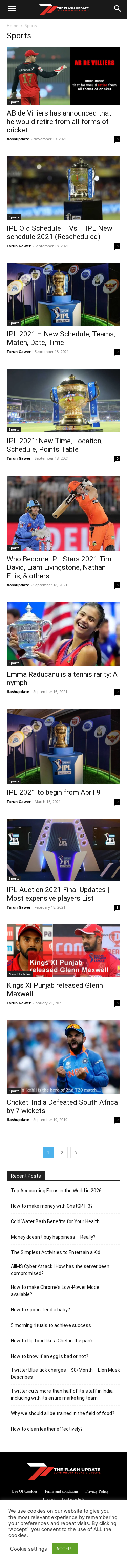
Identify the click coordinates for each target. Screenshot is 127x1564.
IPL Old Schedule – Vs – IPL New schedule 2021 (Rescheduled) (59, 232)
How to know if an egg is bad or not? (49, 1356)
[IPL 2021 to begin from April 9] (63, 746)
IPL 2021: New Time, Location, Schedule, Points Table (55, 445)
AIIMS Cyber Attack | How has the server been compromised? (60, 1270)
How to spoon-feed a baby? (40, 1309)
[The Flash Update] (63, 1471)
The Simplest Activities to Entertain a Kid (55, 1252)
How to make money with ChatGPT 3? (52, 1206)
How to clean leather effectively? (47, 1429)
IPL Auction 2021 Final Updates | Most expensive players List (58, 894)
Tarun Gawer (19, 245)
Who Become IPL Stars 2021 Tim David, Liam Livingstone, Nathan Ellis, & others (59, 567)
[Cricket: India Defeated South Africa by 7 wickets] (63, 1057)
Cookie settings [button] (28, 1549)
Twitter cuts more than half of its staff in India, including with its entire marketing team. (62, 1394)
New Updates (20, 974)
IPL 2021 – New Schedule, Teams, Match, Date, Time (61, 338)
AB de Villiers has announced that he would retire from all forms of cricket (59, 121)
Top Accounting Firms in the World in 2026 (56, 1190)
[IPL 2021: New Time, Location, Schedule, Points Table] (63, 400)
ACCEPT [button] (64, 1548)
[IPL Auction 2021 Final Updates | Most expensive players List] (63, 850)
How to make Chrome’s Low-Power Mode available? (55, 1290)
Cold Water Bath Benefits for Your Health (55, 1221)
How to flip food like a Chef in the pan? (52, 1340)
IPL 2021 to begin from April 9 (54, 792)
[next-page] (76, 1152)
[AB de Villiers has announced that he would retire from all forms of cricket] (63, 76)
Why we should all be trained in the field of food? (62, 1413)
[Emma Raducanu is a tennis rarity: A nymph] (63, 634)
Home (12, 25)
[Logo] (63, 9)
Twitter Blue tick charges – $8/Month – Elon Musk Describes (65, 1373)
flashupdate (18, 138)
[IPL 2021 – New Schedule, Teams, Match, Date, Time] (63, 294)
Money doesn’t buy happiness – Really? (53, 1237)
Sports (14, 101)
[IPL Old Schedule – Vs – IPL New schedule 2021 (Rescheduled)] (63, 188)
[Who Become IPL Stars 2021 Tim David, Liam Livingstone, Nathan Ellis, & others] (63, 513)
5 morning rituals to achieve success (51, 1325)
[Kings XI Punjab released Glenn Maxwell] (63, 950)
